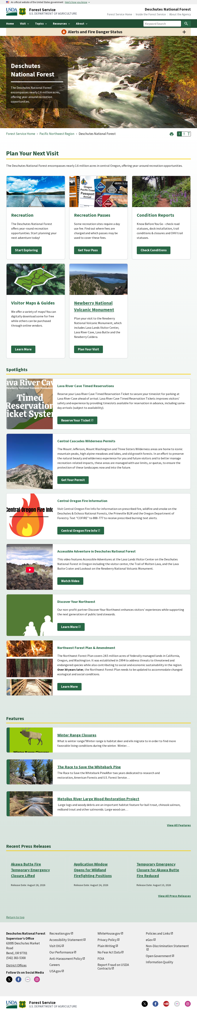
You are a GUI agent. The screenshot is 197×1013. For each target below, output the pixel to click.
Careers (54, 965)
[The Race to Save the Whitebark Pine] (31, 771)
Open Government (158, 956)
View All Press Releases (174, 896)
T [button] (179, 134)
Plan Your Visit (88, 349)
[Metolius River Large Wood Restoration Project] (31, 803)
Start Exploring (26, 250)
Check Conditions (154, 250)
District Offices (16, 965)
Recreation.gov (59, 933)
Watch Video (70, 581)
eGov (149, 940)
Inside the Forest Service (151, 14)
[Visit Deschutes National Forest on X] (9, 979)
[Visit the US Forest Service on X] (145, 1004)
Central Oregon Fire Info (79, 530)
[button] (171, 133)
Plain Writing (106, 946)
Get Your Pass (88, 250)
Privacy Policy (107, 940)
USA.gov (55, 971)
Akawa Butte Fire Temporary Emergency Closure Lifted (30, 870)
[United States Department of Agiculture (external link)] (12, 12)
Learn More (23, 349)
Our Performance (61, 952)
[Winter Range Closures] (31, 740)
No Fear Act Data (109, 952)
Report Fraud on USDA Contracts (113, 967)
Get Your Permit (73, 480)
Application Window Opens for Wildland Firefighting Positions (93, 870)
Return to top (15, 917)
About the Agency (180, 14)
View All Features (179, 825)
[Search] (186, 24)
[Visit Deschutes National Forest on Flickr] (28, 979)
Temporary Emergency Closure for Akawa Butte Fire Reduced (158, 870)
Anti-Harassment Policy (65, 959)
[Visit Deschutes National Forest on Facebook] (18, 979)
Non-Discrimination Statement (167, 946)
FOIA (101, 959)
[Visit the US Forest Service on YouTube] (166, 1004)
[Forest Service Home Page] (22, 12)
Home (10, 23)
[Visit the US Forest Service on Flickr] (177, 1004)
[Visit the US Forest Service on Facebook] (155, 1004)
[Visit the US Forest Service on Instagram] (188, 1004)
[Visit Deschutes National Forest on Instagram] (37, 979)
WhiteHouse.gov (109, 933)
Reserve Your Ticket (75, 420)
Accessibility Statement (66, 940)
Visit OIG (55, 946)
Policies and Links (158, 933)
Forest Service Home (119, 14)
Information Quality (159, 962)
